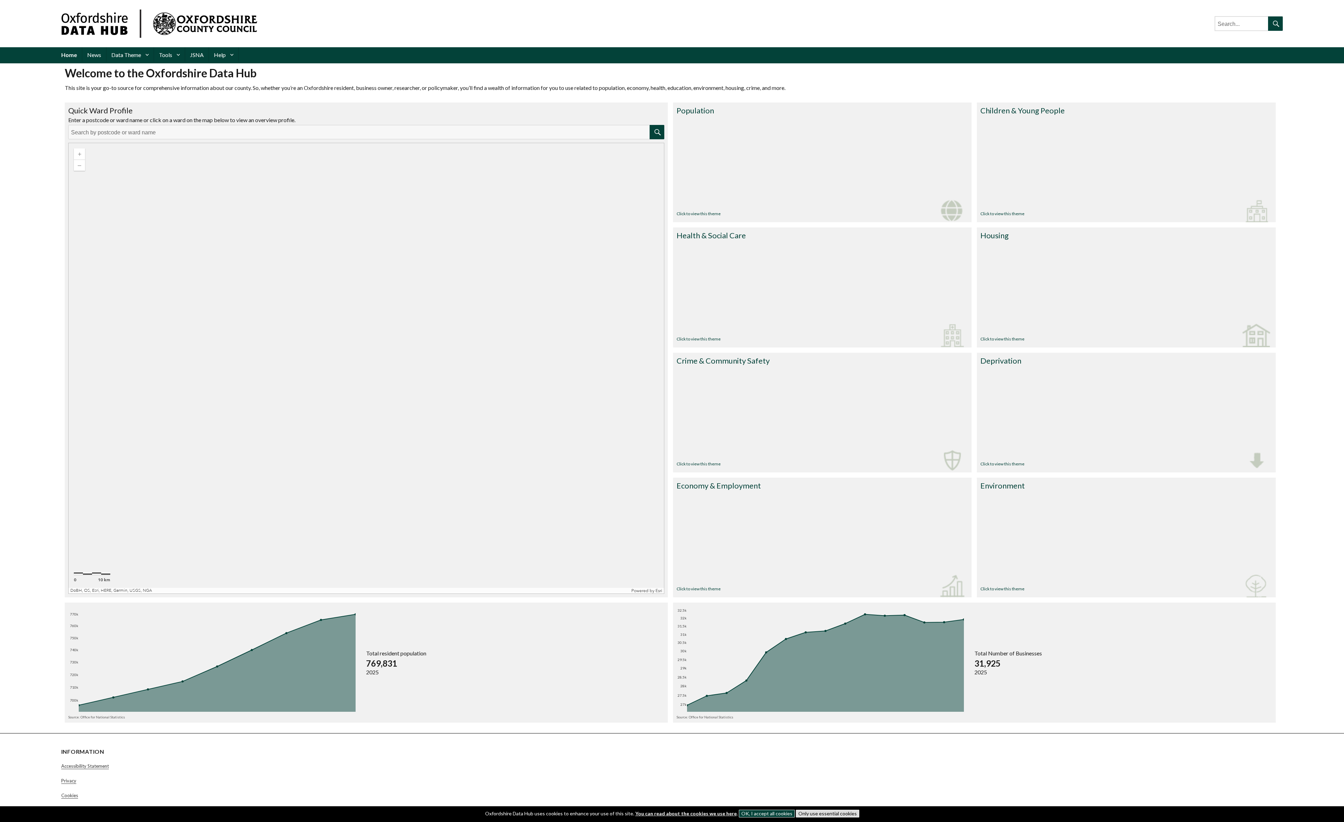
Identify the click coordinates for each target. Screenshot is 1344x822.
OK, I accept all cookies (766, 813)
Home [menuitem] (69, 54)
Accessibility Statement (85, 766)
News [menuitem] (94, 54)
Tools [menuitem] (165, 54)
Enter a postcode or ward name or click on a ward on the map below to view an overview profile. (181, 120)
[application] (366, 368)
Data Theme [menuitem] (126, 54)
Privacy (68, 781)
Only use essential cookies (827, 813)
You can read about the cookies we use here (686, 813)
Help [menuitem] (220, 54)
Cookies (69, 795)
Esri (659, 590)
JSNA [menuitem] (197, 54)
